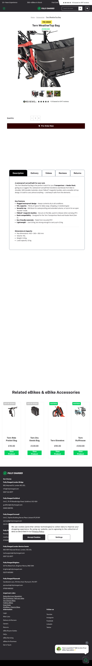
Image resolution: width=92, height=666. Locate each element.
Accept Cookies (33, 537)
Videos (48, 173)
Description (18, 173)
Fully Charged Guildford (11, 498)
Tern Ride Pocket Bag (11, 439)
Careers (5, 624)
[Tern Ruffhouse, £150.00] (80, 411)
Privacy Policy (38, 531)
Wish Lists (6, 617)
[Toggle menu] (4, 8)
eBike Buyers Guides (10, 631)
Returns (77, 173)
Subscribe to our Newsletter (12, 596)
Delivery (34, 173)
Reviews (63, 173)
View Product (11, 453)
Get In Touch (7, 645)
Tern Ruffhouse (80, 439)
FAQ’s (5, 634)
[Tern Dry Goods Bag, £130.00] (34, 411)
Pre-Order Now (47, 126)
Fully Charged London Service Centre (16, 546)
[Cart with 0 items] (87, 8)
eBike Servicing (8, 638)
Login (5, 613)
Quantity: (10, 118)
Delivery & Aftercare (9, 620)
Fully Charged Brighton (11, 563)
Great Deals (7, 605)
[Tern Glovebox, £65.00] (57, 411)
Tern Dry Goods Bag (34, 439)
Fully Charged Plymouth (11, 579)
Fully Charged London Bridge (13, 482)
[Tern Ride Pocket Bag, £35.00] (11, 411)
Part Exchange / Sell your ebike (13, 598)
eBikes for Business (9, 641)
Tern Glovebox (57, 440)
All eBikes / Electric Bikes (11, 607)
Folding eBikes (8, 603)
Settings (59, 537)
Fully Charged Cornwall (11, 514)
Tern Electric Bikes (9, 601)
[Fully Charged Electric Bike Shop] (46, 8)
